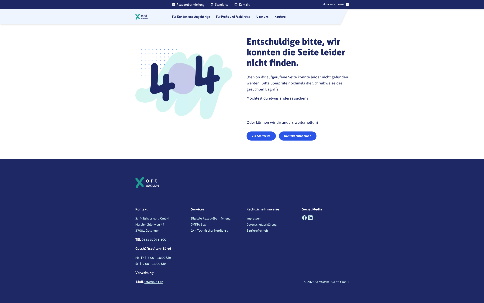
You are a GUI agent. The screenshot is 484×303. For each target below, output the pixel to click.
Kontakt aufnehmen (297, 136)
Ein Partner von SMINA (333, 4)
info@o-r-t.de (153, 282)
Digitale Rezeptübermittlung (210, 218)
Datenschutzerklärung (262, 224)
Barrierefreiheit (257, 230)
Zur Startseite (261, 136)
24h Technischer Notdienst (209, 230)
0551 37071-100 (154, 239)
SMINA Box (198, 224)
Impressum (254, 218)
